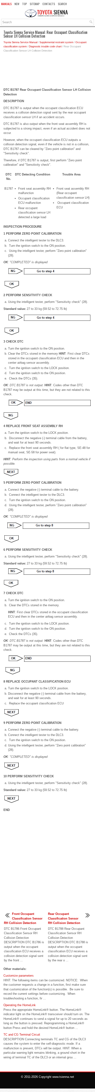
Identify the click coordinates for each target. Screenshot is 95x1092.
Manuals (6, 4)
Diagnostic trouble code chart (45, 46)
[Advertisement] (47, 71)
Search (62, 4)
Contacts (48, 4)
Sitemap (35, 4)
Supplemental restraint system (56, 42)
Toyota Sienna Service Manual (20, 42)
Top (24, 4)
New (17, 4)
